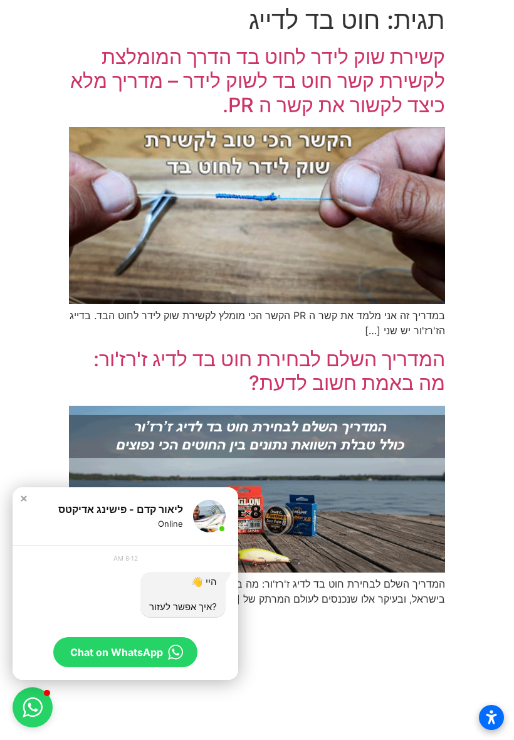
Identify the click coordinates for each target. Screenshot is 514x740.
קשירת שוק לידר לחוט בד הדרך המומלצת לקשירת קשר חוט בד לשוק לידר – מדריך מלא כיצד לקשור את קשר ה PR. (257, 81)
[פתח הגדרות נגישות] (491, 717)
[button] (24, 498)
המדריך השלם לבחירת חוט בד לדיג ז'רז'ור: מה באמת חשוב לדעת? (269, 371)
